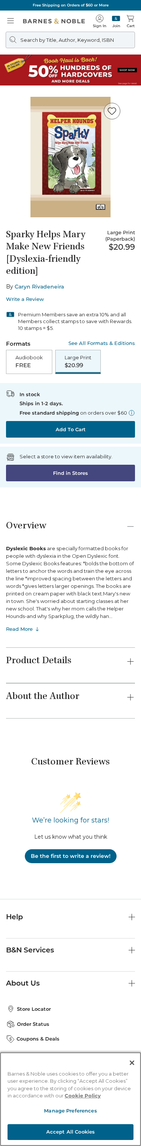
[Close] (10, 52)
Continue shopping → (29, 101)
